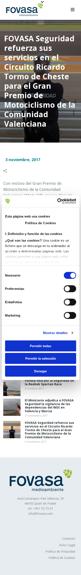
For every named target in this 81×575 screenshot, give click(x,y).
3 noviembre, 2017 (22, 159)
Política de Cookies (62, 558)
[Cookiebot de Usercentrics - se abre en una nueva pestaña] (57, 201)
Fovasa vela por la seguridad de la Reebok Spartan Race (49, 382)
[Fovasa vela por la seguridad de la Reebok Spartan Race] (12, 387)
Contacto (68, 538)
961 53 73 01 (44, 508)
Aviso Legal (67, 545)
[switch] (70, 288)
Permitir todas (40, 346)
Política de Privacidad (60, 551)
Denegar (40, 371)
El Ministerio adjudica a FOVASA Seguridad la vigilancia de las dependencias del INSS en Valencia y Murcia (49, 406)
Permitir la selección (40, 358)
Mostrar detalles (55, 333)
